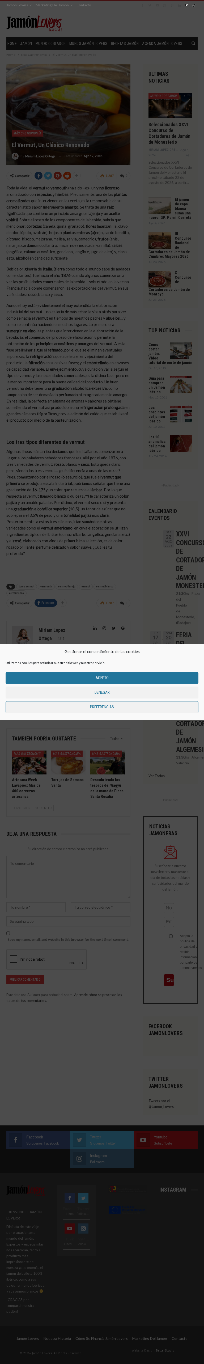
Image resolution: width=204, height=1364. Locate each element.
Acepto (102, 677)
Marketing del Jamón (52, 5)
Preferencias (102, 707)
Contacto (83, 5)
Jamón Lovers (17, 5)
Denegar (102, 692)
